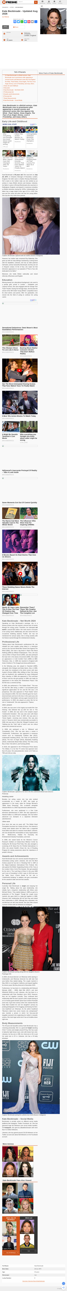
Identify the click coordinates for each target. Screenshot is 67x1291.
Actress (5, 17)
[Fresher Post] (10, 2)
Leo (25, 40)
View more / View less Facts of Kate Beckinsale (33, 1281)
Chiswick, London (27, 34)
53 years (9, 40)
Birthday (49, 3)
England (33, 35)
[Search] (36, 2)
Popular (54, 3)
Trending (60, 3)
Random (42, 8)
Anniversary (42, 3)
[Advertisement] (33, 55)
